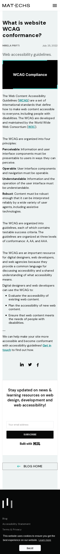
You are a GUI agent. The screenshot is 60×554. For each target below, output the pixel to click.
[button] (55, 5)
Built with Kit (30, 443)
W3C (31, 127)
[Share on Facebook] (37, 365)
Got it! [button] (30, 548)
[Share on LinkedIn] (22, 364)
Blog (5, 518)
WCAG (23, 100)
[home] (16, 5)
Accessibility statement (16, 524)
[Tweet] (30, 364)
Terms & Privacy (12, 529)
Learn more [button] (45, 540)
